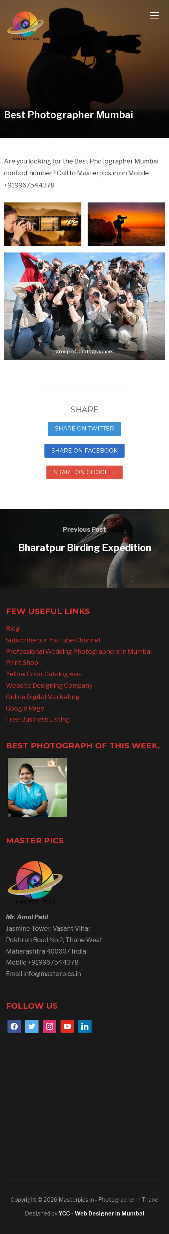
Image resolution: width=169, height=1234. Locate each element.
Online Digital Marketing (42, 697)
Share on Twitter (84, 428)
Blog (13, 629)
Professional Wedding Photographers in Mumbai (79, 651)
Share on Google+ (84, 472)
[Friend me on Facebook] (14, 1026)
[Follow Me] (32, 1026)
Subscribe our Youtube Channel (53, 640)
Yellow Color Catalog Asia (44, 674)
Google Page (25, 708)
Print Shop (22, 662)
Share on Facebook (84, 450)
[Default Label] (67, 1026)
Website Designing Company (49, 685)
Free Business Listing (38, 719)
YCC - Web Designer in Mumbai (101, 1213)
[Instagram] (49, 1026)
